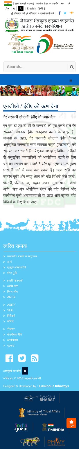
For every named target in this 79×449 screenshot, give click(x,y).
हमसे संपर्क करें (47, 13)
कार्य (9, 261)
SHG (10, 310)
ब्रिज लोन (12, 291)
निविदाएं (11, 315)
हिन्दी (40, 8)
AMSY (11, 297)
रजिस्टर (32, 13)
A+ (7, 8)
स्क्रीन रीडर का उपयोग (47, 3)
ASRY (11, 304)
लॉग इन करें (19, 13)
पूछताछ (10, 345)
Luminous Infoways (54, 386)
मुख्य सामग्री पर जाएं (24, 3)
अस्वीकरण (12, 340)
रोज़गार (11, 329)
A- (62, 3)
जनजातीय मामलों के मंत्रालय (22, 256)
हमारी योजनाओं (15, 280)
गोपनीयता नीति (14, 334)
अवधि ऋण (12, 286)
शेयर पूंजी (12, 273)
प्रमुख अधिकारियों (16, 267)
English (31, 8)
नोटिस (10, 321)
